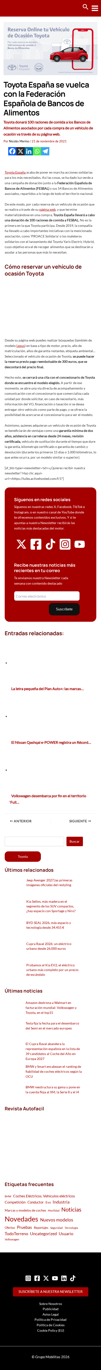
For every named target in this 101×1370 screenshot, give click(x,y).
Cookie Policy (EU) (50, 1330)
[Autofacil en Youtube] (79, 548)
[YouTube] (55, 1278)
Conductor (35, 1202)
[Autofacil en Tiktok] (50, 548)
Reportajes (41, 1228)
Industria (61, 1201)
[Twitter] (46, 1278)
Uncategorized (43, 1233)
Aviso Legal (51, 1314)
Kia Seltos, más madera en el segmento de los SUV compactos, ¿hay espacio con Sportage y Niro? (51, 906)
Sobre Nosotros (50, 1304)
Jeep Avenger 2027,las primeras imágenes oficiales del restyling (49, 882)
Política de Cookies (51, 1325)
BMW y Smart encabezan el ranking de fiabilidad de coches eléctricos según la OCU (54, 1071)
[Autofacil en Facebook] (36, 549)
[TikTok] (73, 1278)
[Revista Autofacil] (40, 1141)
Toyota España (15, 172)
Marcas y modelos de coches (25, 1210)
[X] (20, 151)
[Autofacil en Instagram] (65, 549)
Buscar (75, 841)
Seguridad (56, 1228)
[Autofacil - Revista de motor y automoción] (21, 8)
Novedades (21, 1219)
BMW (8, 1196)
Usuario (66, 1233)
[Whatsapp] (37, 151)
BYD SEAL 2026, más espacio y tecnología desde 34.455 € (48, 925)
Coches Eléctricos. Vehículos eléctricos (44, 1196)
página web (47, 209)
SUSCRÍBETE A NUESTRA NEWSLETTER (51, 1292)
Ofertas (10, 1228)
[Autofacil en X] (21, 548)
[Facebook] (12, 151)
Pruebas (24, 1227)
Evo (48, 1202)
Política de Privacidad (50, 1319)
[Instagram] (28, 1278)
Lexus (20, 346)
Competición (15, 1202)
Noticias (71, 1209)
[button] (85, 7)
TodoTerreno (16, 1233)
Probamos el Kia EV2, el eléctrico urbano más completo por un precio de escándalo (52, 969)
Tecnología (71, 1227)
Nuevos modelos (56, 1219)
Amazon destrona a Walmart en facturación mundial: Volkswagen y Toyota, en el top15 (51, 1008)
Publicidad (50, 1309)
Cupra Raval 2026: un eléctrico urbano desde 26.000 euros (48, 946)
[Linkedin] (29, 151)
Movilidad (53, 1210)
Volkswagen (12, 1239)
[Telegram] (45, 151)
